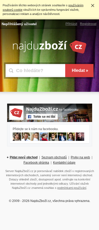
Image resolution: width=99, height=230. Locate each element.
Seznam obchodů (54, 157)
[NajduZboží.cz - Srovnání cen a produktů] (49, 53)
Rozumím (92, 5)
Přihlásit (71, 24)
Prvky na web (80, 157)
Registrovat (88, 24)
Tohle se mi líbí (44, 117)
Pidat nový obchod (23, 157)
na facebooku (52, 109)
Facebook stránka (36, 162)
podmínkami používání (71, 187)
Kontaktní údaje (64, 162)
